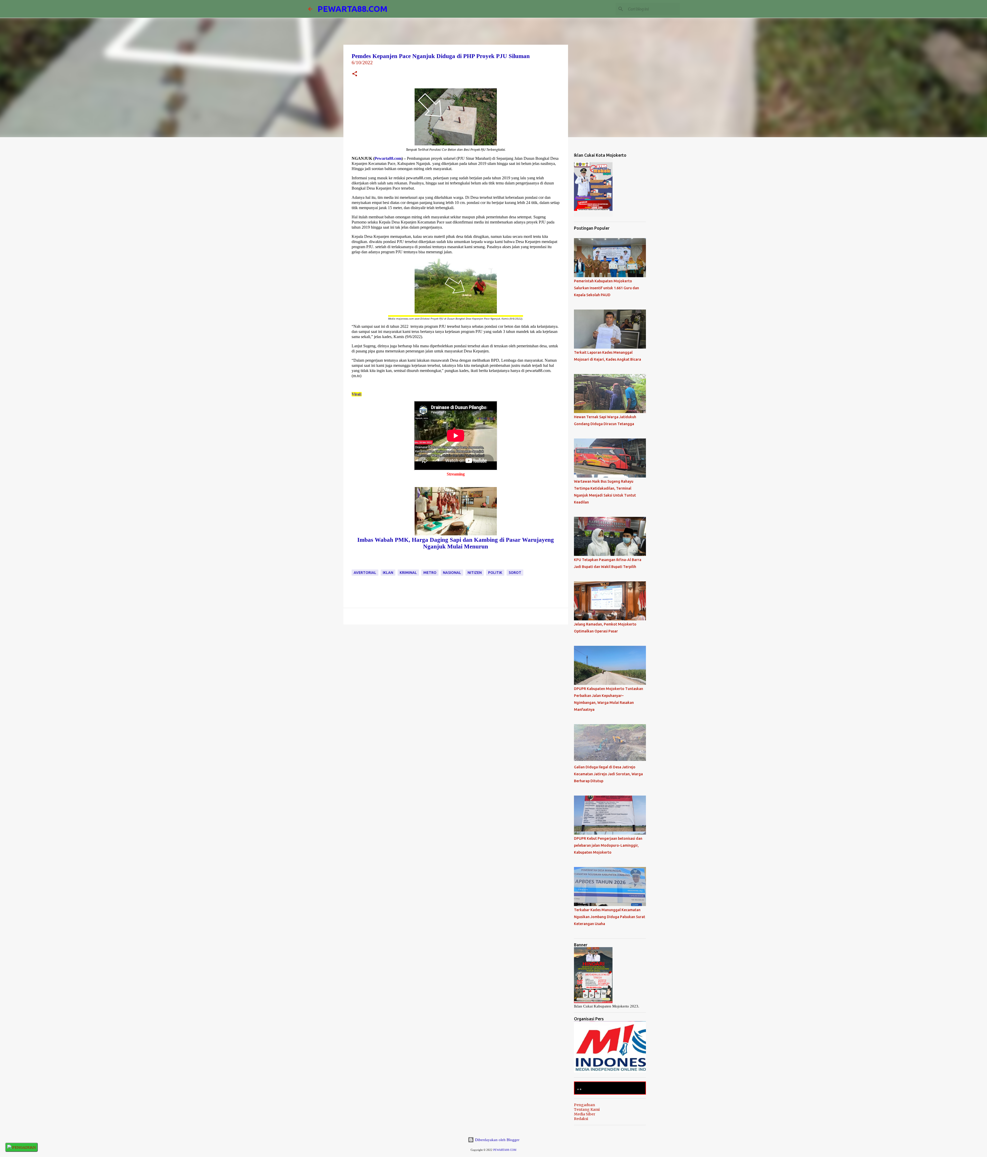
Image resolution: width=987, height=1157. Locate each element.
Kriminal (408, 573)
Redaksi (581, 1118)
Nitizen (475, 573)
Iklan (388, 573)
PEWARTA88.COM (352, 8)
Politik (495, 573)
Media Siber (584, 1114)
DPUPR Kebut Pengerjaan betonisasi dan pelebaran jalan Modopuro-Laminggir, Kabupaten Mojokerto (608, 845)
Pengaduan (584, 1105)
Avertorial (365, 573)
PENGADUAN (23, 1147)
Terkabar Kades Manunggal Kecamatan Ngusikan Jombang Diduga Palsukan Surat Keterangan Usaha (609, 917)
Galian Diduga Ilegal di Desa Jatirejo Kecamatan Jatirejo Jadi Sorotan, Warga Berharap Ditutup (608, 774)
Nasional (452, 573)
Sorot (515, 573)
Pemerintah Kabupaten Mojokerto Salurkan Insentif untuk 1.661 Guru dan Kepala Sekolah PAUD (606, 288)
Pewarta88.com (387, 158)
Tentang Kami (587, 1109)
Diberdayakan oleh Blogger (496, 1140)
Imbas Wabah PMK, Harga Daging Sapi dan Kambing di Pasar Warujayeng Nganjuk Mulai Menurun (455, 543)
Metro (429, 573)
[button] (355, 74)
